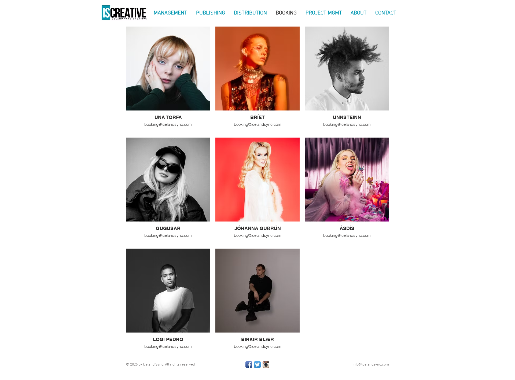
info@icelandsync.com (371, 364)
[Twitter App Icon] (257, 364)
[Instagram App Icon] (266, 364)
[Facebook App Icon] (248, 364)
